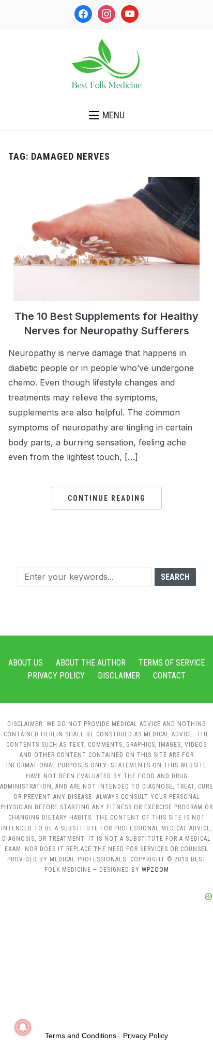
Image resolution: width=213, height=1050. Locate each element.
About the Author (91, 663)
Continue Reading (107, 498)
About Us (25, 663)
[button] (107, 115)
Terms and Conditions (80, 1035)
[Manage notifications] (22, 1027)
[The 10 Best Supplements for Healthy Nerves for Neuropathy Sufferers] (106, 183)
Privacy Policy (56, 676)
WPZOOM (155, 869)
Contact (169, 676)
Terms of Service (172, 663)
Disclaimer (119, 676)
